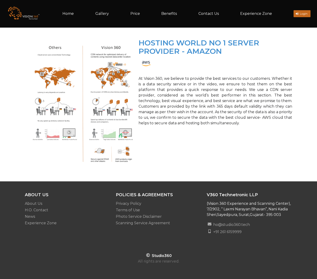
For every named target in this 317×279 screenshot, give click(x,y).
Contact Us (208, 13)
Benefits (169, 13)
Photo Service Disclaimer (139, 216)
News (30, 216)
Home (68, 13)
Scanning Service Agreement (143, 223)
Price (135, 13)
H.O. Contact (36, 210)
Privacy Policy (128, 203)
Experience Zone (256, 13)
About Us (33, 203)
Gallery (102, 13)
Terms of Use (128, 210)
